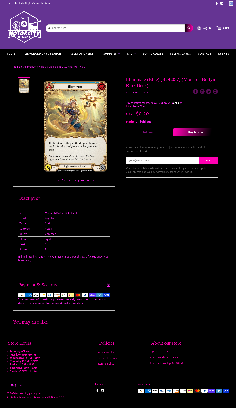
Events (223, 53)
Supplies (110, 53)
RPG (130, 53)
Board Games (153, 53)
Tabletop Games (81, 53)
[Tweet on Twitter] (208, 91)
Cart (226, 28)
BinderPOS (57, 397)
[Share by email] (215, 91)
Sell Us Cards (180, 53)
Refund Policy (106, 363)
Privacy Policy (106, 352)
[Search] (189, 28)
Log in (207, 28)
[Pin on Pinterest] (202, 91)
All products (30, 67)
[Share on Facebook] (195, 91)
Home (16, 67)
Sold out (148, 132)
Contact (204, 53)
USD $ (12, 385)
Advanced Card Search (43, 53)
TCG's (12, 53)
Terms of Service (107, 358)
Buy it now (195, 132)
